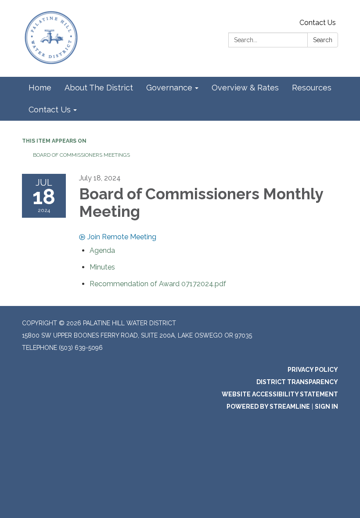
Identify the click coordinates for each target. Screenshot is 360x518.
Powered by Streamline (268, 406)
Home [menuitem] (40, 87)
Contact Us (317, 22)
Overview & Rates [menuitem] (245, 87)
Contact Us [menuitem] (50, 109)
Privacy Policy (313, 369)
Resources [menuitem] (311, 87)
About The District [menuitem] (99, 87)
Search (322, 39)
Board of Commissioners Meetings (81, 155)
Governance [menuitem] (169, 87)
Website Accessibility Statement (280, 394)
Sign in (326, 406)
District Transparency (297, 381)
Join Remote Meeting (121, 237)
